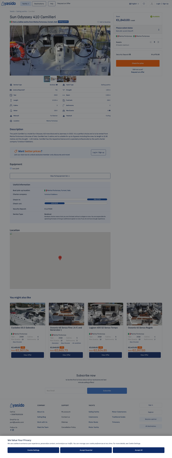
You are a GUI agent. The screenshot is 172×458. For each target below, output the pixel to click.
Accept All (138, 450)
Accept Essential (86, 450)
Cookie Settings (33, 450)
